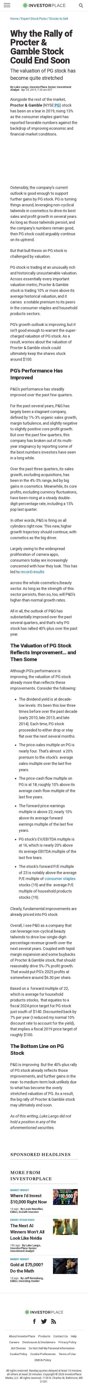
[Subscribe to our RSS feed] (53, 1321)
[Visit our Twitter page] (44, 1321)
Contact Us (60, 1336)
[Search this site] (81, 5)
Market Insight (19, 1190)
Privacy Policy (67, 1342)
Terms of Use (67, 1354)
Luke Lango (21, 87)
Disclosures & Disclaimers (38, 1342)
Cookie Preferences (43, 1354)
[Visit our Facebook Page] (34, 1321)
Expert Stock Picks (34, 18)
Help (74, 1336)
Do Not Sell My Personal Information (52, 1348)
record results (32, 572)
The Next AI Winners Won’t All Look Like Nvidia (27, 1232)
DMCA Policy (43, 1360)
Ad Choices (18, 1348)
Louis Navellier (33, 1209)
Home (14, 18)
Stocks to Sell (58, 18)
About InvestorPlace (22, 1336)
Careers (14, 1342)
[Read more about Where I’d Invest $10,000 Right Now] (65, 1197)
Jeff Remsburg (33, 1278)
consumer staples (60, 878)
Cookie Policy (18, 1354)
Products (44, 1336)
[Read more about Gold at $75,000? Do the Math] (65, 1266)
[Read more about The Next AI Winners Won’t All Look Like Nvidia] (65, 1227)
